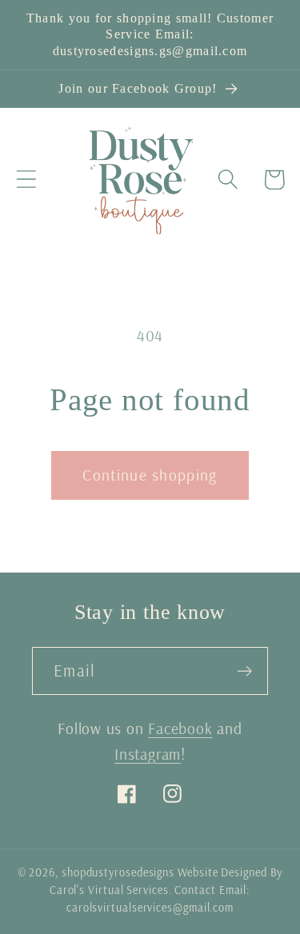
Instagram (147, 754)
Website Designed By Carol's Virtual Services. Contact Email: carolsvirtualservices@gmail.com (166, 890)
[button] (26, 179)
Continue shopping (149, 475)
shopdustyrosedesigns (118, 872)
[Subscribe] (244, 671)
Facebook (180, 728)
